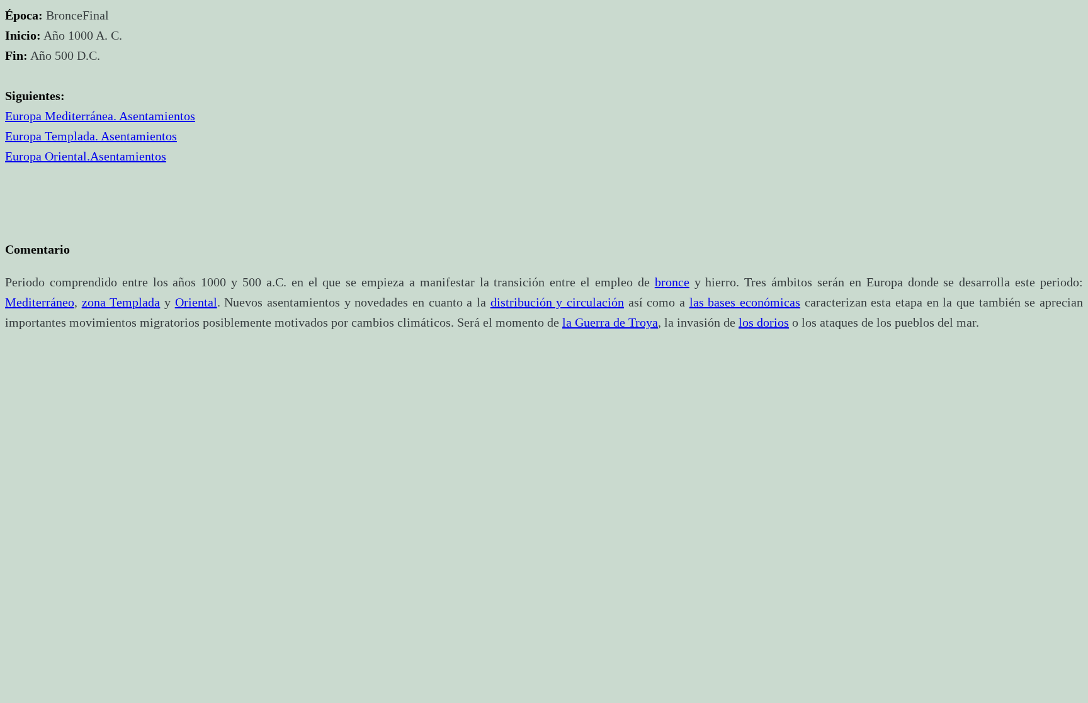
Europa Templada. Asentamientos (91, 136)
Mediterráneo (39, 302)
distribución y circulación (557, 302)
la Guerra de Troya (610, 322)
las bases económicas (744, 302)
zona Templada (121, 302)
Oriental (196, 302)
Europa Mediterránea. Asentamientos (100, 116)
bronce (672, 282)
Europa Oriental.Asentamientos (85, 156)
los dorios (764, 322)
